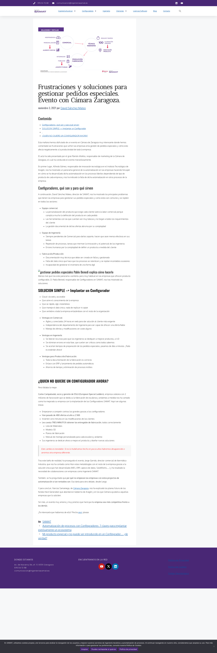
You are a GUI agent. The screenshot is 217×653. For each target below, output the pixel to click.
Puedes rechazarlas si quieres (104, 649)
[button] (180, 11)
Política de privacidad (128, 649)
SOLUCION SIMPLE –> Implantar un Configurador (64, 128)
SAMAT (46, 521)
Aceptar (84, 649)
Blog (155, 11)
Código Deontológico (178, 573)
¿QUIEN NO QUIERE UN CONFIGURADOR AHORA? (65, 136)
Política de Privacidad (178, 560)
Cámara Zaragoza (81, 488)
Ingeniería (106, 11)
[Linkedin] (115, 566)
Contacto (166, 11)
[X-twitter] (108, 566)
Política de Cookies (177, 567)
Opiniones (120, 11)
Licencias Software (140, 11)
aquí (80, 512)
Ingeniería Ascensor (65, 11)
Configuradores (87, 11)
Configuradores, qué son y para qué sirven (60, 125)
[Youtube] (101, 566)
